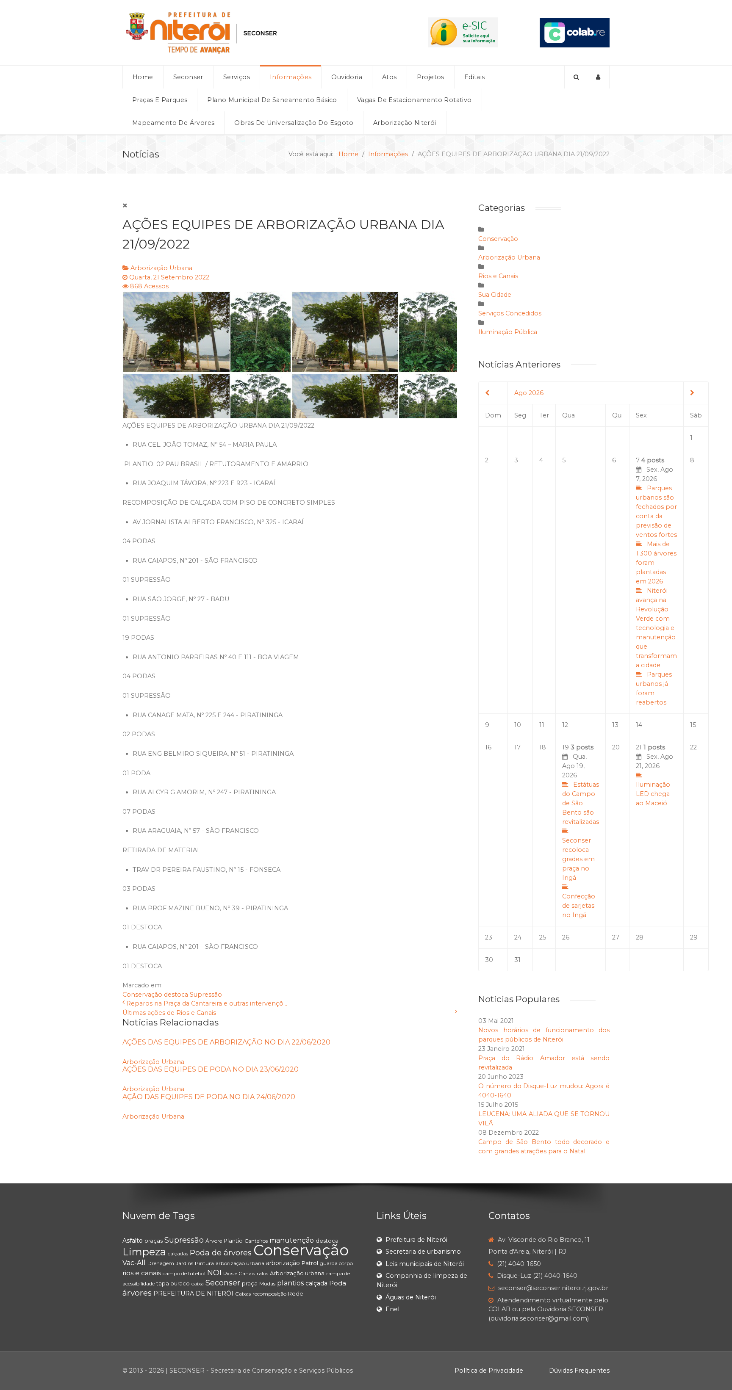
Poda (337, 1283)
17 (517, 747)
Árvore (213, 1241)
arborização (283, 1263)
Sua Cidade (494, 294)
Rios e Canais (498, 276)
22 (693, 747)
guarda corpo (336, 1263)
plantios (290, 1283)
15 (693, 725)
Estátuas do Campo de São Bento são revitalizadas (580, 803)
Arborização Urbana (161, 268)
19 (580, 831)
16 (488, 747)
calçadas (178, 1253)
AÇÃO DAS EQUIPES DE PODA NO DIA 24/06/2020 (208, 1097)
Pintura (204, 1263)
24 (517, 937)
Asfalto (132, 1240)
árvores (137, 1293)
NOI (214, 1272)
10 (517, 725)
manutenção (291, 1240)
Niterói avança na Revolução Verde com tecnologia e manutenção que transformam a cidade (656, 628)
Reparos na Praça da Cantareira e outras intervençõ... (206, 1003)
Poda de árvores (221, 1252)
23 (488, 937)
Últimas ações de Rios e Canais (169, 1013)
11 (541, 725)
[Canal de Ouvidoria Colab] (575, 32)
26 (565, 937)
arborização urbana (240, 1263)
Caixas (243, 1294)
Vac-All (134, 1263)
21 (654, 775)
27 (615, 937)
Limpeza (144, 1252)
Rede (295, 1293)
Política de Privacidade (489, 1370)
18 (542, 747)
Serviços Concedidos (509, 313)
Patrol (310, 1263)
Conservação (142, 994)
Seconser (222, 1283)
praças (153, 1240)
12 (565, 725)
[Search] (575, 77)
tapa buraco (173, 1283)
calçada (316, 1283)
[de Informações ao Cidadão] (463, 32)
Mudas (267, 1283)
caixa (197, 1283)
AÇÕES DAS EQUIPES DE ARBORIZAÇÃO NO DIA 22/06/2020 (226, 1042)
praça (250, 1283)
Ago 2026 (528, 393)
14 (639, 725)
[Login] (598, 77)
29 (694, 937)
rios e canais (141, 1273)
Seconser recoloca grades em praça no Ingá (578, 859)
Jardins (184, 1263)
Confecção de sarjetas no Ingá (578, 906)
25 (542, 937)
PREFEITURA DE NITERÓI (193, 1293)
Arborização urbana (297, 1273)
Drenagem (160, 1263)
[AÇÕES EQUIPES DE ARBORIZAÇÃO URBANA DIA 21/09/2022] (289, 354)
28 (639, 937)
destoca (176, 994)
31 (517, 960)
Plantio (233, 1240)
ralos (262, 1273)
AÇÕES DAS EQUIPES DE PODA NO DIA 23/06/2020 (210, 1069)
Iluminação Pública (507, 332)
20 (616, 747)
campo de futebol (184, 1273)
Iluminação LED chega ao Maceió (653, 794)
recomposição (269, 1294)
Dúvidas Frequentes (579, 1370)
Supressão (206, 994)
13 (615, 725)
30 (489, 960)
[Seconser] (254, 32)
